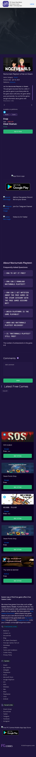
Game (14, 114)
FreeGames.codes (10, 627)
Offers (5, 647)
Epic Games (7, 667)
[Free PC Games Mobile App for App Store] (18, 176)
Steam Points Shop (9, 476)
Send (18, 380)
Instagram (6, 721)
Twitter (5, 714)
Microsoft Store (8, 677)
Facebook (6, 719)
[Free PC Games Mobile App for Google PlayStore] (18, 186)
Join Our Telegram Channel (22, 206)
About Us (6, 631)
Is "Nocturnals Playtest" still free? (18, 335)
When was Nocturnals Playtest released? (15, 324)
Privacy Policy (7, 655)
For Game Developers (10, 640)
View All (5, 391)
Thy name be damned (10, 570)
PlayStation (6, 694)
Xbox (4, 692)
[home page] (6, 745)
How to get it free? (16, 273)
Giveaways (6, 645)
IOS (4, 682)
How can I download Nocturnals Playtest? (15, 282)
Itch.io (6, 574)
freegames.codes (23, 620)
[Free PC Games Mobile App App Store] (16, 727)
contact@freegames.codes (20, 622)
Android (5, 699)
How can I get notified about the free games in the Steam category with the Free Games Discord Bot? (17, 298)
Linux (5, 696)
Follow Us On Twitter (20, 217)
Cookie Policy (7, 652)
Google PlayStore (8, 679)
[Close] (1, 3)
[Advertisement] (18, 35)
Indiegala (6, 670)
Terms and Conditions (10, 650)
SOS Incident (7, 445)
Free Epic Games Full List (11, 643)
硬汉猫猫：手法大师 (10, 507)
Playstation (6, 672)
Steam (16, 77)
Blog (4, 638)
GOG (4, 684)
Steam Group (7, 709)
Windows (13, 82)
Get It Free (18, 131)
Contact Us (6, 633)
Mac (4, 689)
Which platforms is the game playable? (17, 313)
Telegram (6, 716)
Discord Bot (7, 635)
